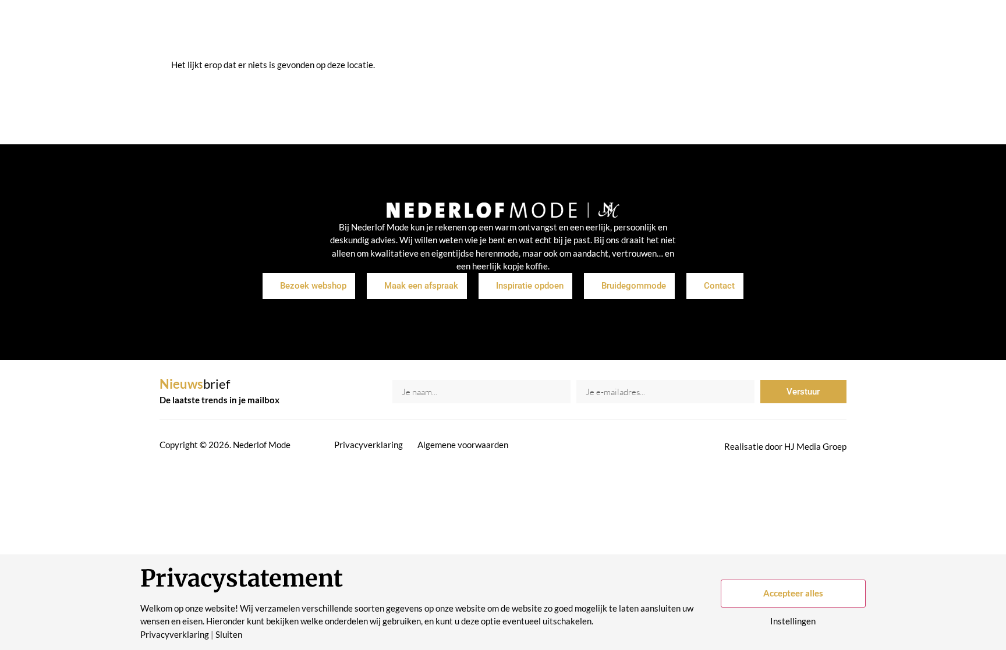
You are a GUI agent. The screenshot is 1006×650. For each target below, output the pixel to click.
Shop (407, 29)
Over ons (553, 29)
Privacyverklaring (368, 444)
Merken (503, 29)
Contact (652, 29)
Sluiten (228, 634)
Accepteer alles (793, 593)
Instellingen (793, 621)
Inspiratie (452, 29)
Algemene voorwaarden (462, 444)
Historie (604, 29)
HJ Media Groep (815, 446)
